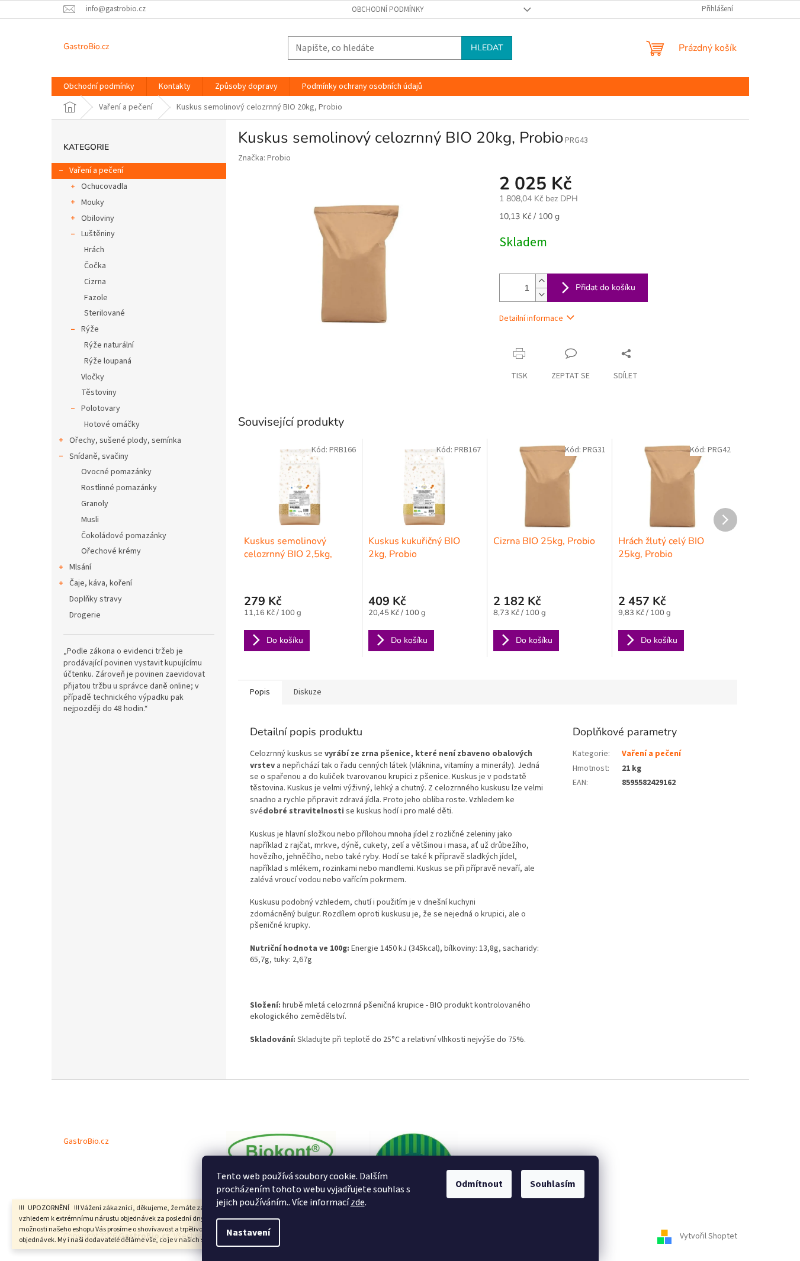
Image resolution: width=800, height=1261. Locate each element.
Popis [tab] (260, 692)
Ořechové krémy (111, 551)
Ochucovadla (104, 186)
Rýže (90, 329)
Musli (90, 520)
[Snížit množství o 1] (541, 294)
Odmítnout (479, 1184)
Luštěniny (98, 234)
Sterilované (104, 313)
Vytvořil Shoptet (708, 1236)
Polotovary (100, 408)
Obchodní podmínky (388, 9)
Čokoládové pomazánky (123, 536)
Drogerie (85, 615)
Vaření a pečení (96, 170)
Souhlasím (553, 1184)
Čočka (95, 266)
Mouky (92, 202)
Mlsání (80, 567)
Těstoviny (99, 392)
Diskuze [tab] (308, 692)
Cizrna (95, 282)
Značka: (264, 158)
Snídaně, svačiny (98, 456)
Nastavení (248, 1232)
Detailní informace (531, 318)
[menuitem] (99, 86)
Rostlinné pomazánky (119, 488)
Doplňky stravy (95, 599)
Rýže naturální (109, 345)
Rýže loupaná (107, 361)
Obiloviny (97, 218)
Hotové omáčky (112, 424)
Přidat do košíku (605, 287)
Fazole (96, 298)
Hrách (94, 250)
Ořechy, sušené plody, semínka (125, 440)
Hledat (487, 47)
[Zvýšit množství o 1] (541, 281)
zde (358, 1202)
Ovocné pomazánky (116, 472)
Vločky (92, 377)
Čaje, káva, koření (100, 583)
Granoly (94, 504)
